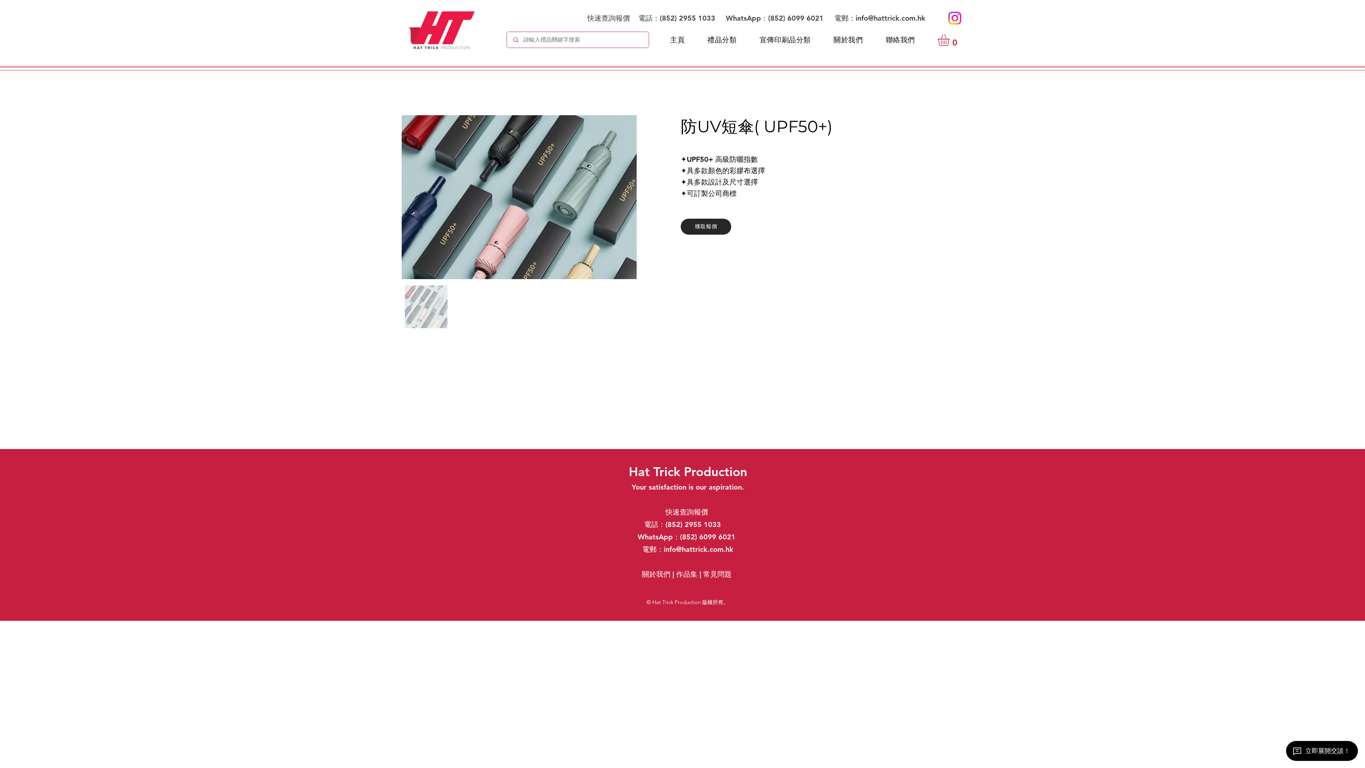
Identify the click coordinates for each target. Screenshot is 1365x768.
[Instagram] (954, 18)
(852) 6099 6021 (797, 18)
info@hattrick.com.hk (890, 18)
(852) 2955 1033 (687, 18)
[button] (950, 40)
